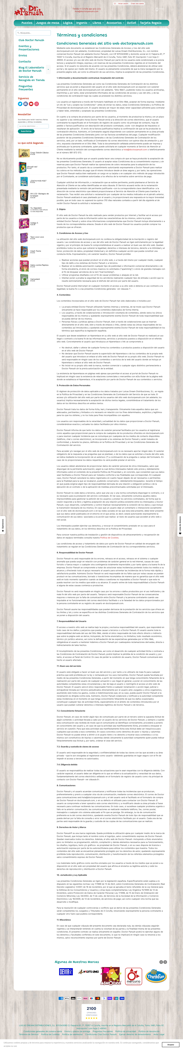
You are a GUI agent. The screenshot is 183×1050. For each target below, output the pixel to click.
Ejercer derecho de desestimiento (135, 1034)
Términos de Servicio (29, 1034)
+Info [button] (20, 1046)
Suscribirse (26, 131)
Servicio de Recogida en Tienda (32, 79)
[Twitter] (20, 104)
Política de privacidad (125, 1031)
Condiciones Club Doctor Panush (101, 1034)
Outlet (131, 23)
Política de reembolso (72, 1034)
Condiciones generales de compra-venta (43, 1031)
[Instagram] (36, 104)
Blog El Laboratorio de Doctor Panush (35, 69)
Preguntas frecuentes (103, 1031)
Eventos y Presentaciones (29, 48)
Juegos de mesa (47, 23)
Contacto (25, 61)
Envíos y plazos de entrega (77, 1031)
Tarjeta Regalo (150, 23)
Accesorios (116, 24)
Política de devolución (149, 1031)
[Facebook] (25, 104)
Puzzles (27, 23)
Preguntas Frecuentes (26, 88)
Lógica (68, 23)
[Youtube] (31, 104)
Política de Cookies (109, 537)
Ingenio (83, 24)
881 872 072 (95, 9)
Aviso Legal (158, 1034)
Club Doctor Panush (31, 40)
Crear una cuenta (137, 3)
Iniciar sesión (123, 3)
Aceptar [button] (170, 1045)
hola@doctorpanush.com (86, 11)
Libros (98, 24)
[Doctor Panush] (29, 10)
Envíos (23, 55)
